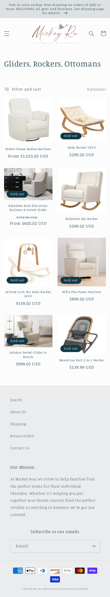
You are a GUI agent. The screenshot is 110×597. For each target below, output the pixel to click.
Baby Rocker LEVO (82, 147)
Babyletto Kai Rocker (81, 219)
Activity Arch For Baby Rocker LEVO (28, 294)
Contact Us (19, 448)
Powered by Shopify (78, 588)
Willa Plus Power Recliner (81, 292)
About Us (18, 412)
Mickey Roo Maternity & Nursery (47, 588)
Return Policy (22, 436)
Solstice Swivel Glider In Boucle (28, 354)
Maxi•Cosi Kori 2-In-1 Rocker (81, 360)
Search (16, 400)
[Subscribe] (94, 546)
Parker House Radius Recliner (28, 149)
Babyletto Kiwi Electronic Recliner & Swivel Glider (28, 208)
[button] (7, 33)
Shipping (18, 424)
